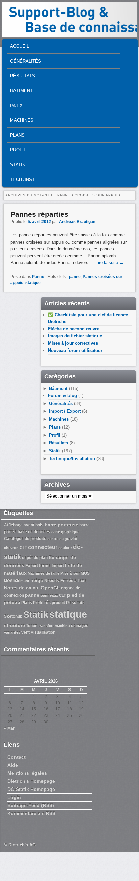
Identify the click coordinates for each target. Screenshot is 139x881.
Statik (17, 164)
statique (33, 282)
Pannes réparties (39, 214)
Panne (38, 276)
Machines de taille (43, 573)
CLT (23, 547)
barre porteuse (61, 524)
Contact (16, 757)
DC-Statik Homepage (31, 789)
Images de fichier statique (75, 335)
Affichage (13, 525)
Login (14, 797)
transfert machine (54, 626)
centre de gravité (62, 539)
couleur (65, 548)
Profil (18, 149)
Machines (21, 120)
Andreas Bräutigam (78, 221)
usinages (79, 625)
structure (14, 625)
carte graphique (65, 532)
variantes (12, 632)
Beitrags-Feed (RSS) (30, 805)
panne (75, 276)
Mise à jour (70, 573)
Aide (12, 765)
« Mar (9, 728)
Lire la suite (109, 262)
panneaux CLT (53, 595)
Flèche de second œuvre (73, 328)
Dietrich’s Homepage (31, 781)
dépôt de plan (35, 557)
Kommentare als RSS (31, 813)
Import (58, 565)
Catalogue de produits (25, 538)
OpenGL (50, 587)
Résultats (22, 75)
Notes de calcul (22, 587)
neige (36, 580)
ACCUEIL (19, 46)
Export (31, 565)
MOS (85, 573)
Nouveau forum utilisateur (75, 350)
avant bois (34, 525)
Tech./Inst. (23, 179)
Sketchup (13, 616)
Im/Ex (16, 105)
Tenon (31, 625)
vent (25, 632)
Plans (17, 135)
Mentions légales (27, 773)
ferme (45, 565)
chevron (11, 548)
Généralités (25, 61)
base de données (34, 531)
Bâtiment (21, 90)
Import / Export (65, 411)
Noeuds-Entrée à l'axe (65, 580)
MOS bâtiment (16, 581)
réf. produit (54, 602)
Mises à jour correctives (73, 343)
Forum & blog (62, 395)
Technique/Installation (72, 458)
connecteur (42, 547)
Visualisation (43, 632)
